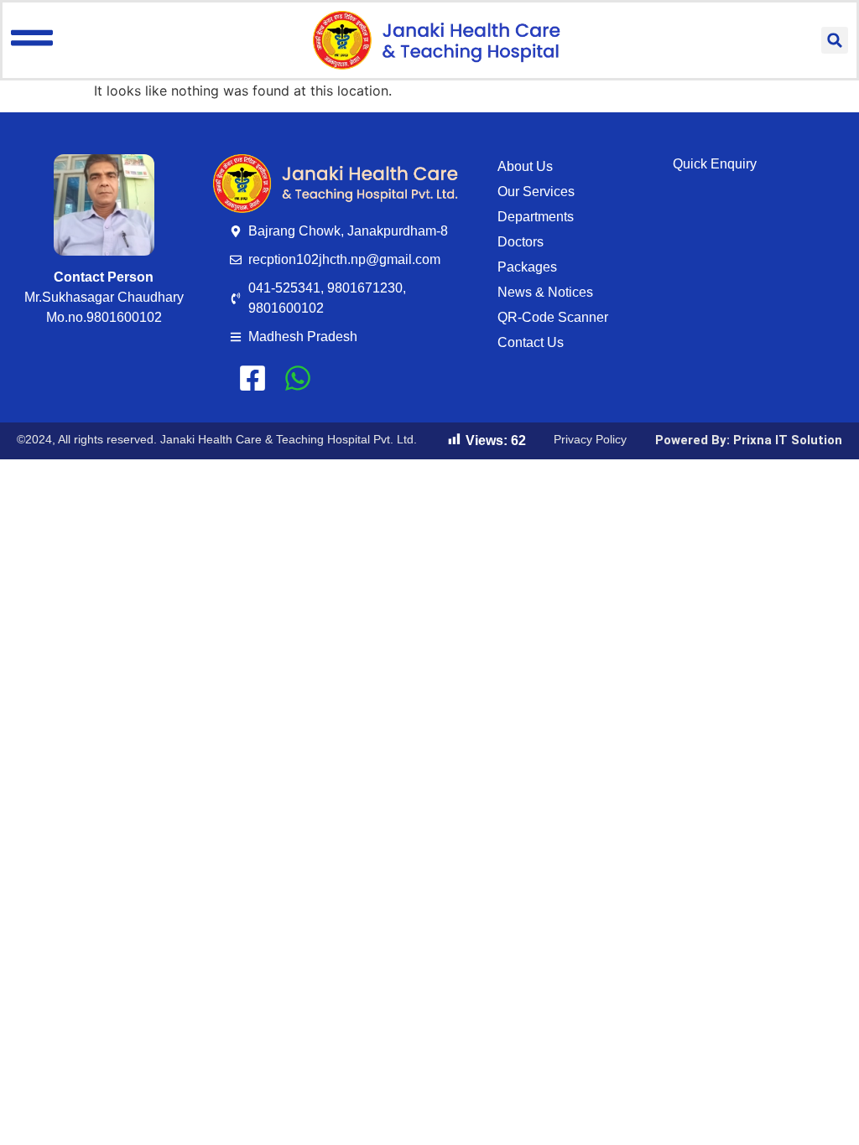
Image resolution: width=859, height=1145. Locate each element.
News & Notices (545, 292)
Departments (535, 217)
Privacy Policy (590, 439)
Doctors (520, 242)
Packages (527, 267)
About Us (525, 166)
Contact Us (530, 342)
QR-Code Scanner (552, 317)
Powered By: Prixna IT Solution (748, 440)
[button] (834, 40)
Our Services (536, 191)
